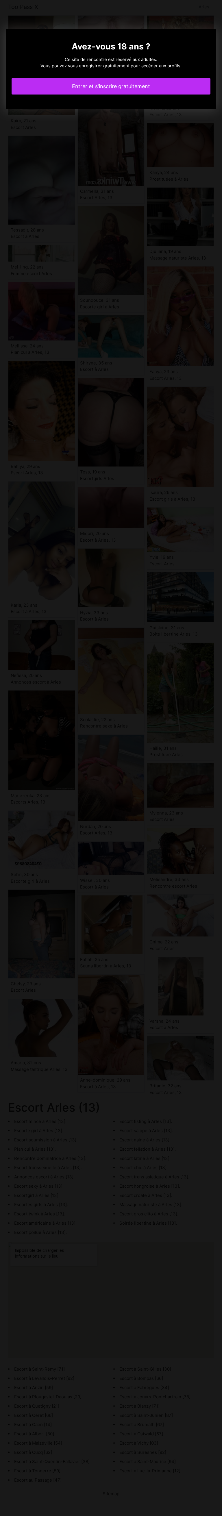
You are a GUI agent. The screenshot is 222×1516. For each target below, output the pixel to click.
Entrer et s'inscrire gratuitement (111, 86)
